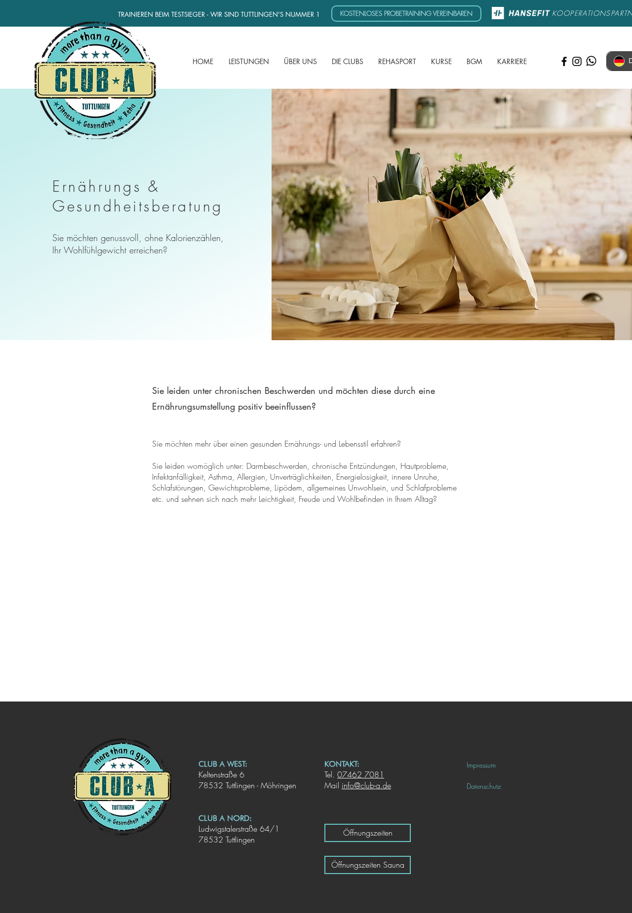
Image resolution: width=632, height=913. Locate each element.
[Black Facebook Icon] (564, 61)
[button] (300, 61)
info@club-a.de (366, 785)
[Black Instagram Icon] (577, 61)
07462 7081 (360, 774)
